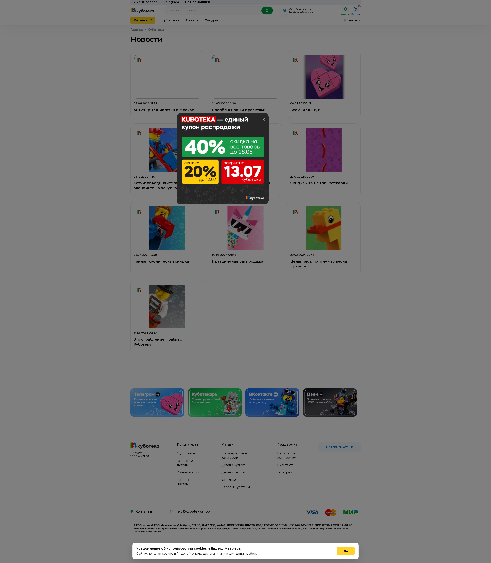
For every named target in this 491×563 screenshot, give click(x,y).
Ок (346, 551)
